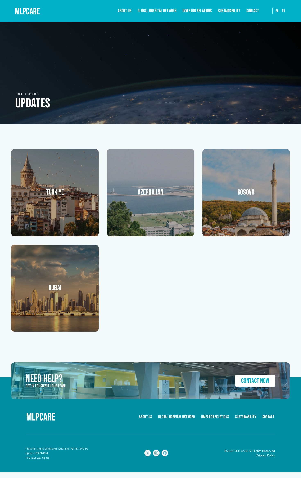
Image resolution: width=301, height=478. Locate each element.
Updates (32, 93)
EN (277, 11)
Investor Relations (197, 11)
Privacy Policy (265, 455)
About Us (124, 11)
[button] (157, 11)
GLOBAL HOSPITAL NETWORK (176, 416)
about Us (145, 416)
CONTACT (268, 416)
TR (283, 11)
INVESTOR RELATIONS (215, 416)
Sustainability (229, 11)
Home (19, 93)
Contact (252, 11)
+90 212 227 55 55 (38, 457)
